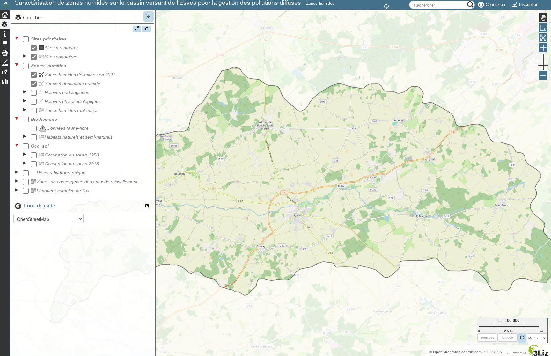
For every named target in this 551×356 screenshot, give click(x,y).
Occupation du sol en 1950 (72, 154)
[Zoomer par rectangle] (543, 27)
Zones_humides (48, 65)
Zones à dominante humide (72, 83)
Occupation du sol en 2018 (72, 163)
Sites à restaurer (61, 47)
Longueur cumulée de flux (63, 190)
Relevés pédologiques (67, 92)
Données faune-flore (68, 128)
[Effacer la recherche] (387, 7)
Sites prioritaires (49, 38)
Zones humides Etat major (71, 110)
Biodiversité (44, 119)
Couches (33, 17)
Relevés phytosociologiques (73, 101)
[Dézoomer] (543, 75)
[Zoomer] (543, 47)
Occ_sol (40, 146)
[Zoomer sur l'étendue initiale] (543, 37)
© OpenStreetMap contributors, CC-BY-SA (465, 352)
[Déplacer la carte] (543, 17)
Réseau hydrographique (61, 172)
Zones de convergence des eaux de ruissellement (87, 181)
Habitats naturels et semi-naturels (79, 137)
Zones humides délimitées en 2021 (80, 74)
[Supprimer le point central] (522, 338)
